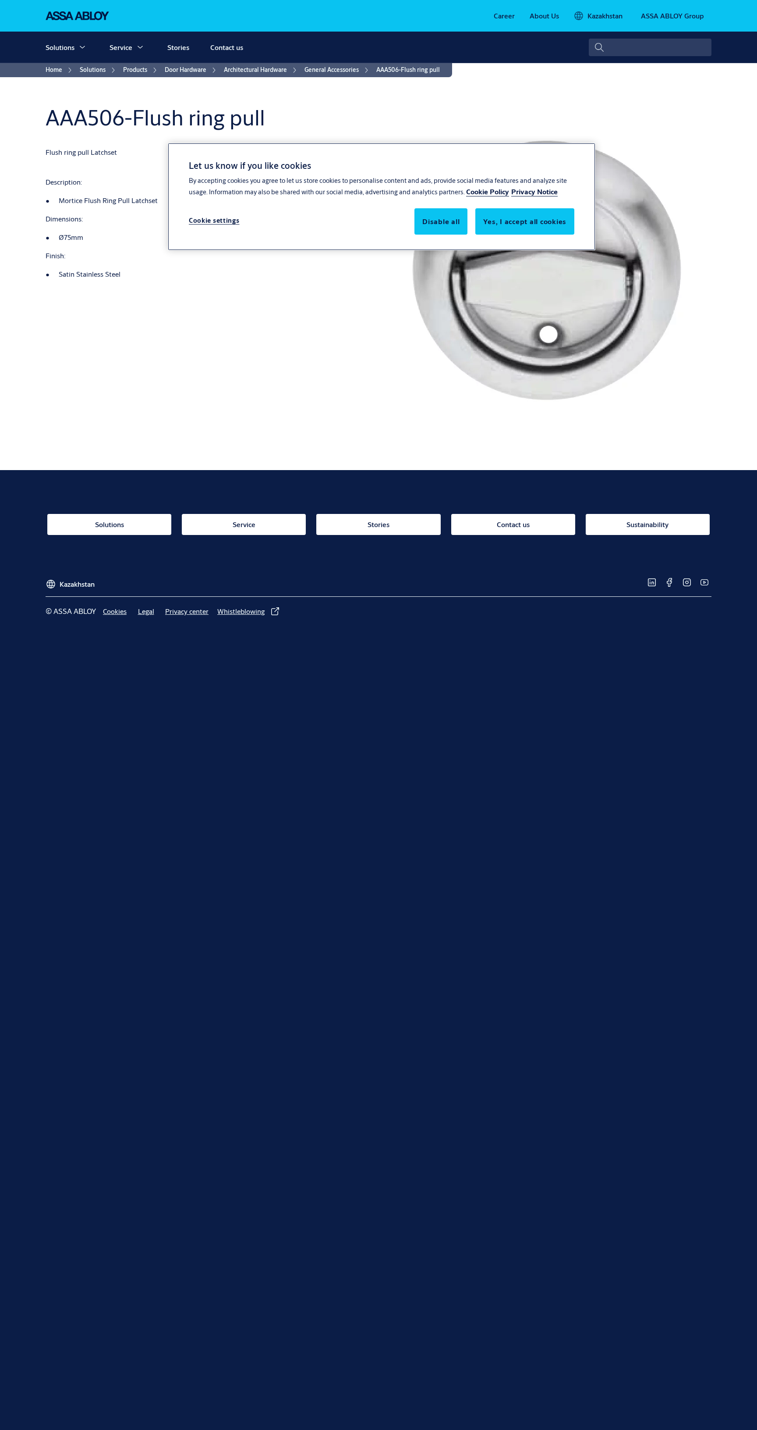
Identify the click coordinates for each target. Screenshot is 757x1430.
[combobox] (650, 47)
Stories (178, 47)
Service (121, 47)
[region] (381, 196)
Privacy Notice (534, 191)
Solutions (60, 47)
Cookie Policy (487, 191)
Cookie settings (214, 221)
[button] (82, 47)
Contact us (226, 47)
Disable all (441, 221)
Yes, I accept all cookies (524, 221)
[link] (504, 16)
